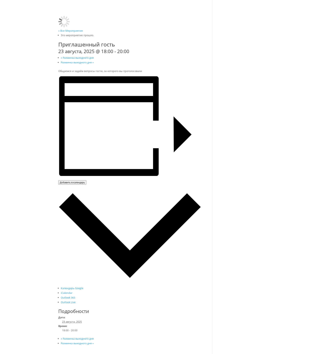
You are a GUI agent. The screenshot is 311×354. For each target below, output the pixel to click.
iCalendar (67, 293)
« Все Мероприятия (70, 30)
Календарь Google (72, 288)
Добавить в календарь (72, 182)
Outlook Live (68, 302)
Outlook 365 (68, 297)
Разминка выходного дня (77, 57)
